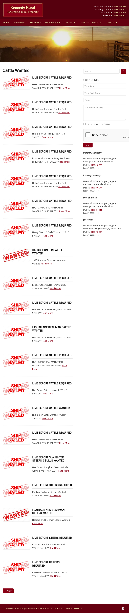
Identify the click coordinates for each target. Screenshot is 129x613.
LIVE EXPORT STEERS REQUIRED (52, 485)
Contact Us (112, 22)
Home (6, 22)
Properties (19, 22)
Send (87, 145)
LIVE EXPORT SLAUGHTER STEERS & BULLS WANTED (48, 459)
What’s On (71, 22)
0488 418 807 (120, 15)
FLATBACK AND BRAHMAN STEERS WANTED (48, 511)
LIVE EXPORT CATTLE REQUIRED (52, 77)
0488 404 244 (120, 12)
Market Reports (52, 22)
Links (84, 22)
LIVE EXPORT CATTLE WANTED (51, 408)
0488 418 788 (120, 6)
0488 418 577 (120, 9)
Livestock (34, 22)
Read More (64, 87)
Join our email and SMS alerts (100, 124)
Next (9, 591)
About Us (96, 22)
